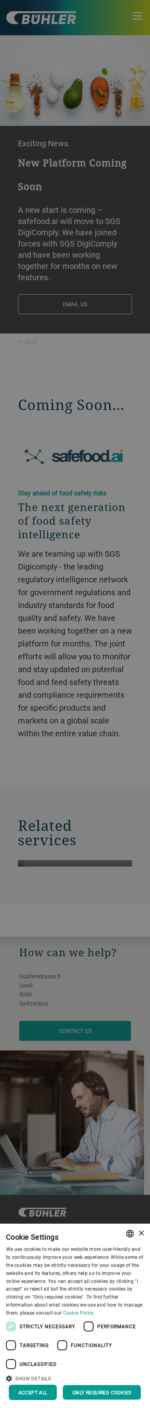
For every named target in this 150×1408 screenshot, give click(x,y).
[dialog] (75, 1316)
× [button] (141, 1233)
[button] (75, 1378)
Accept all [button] (33, 1392)
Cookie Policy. (79, 1312)
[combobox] (130, 1234)
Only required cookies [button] (101, 1392)
